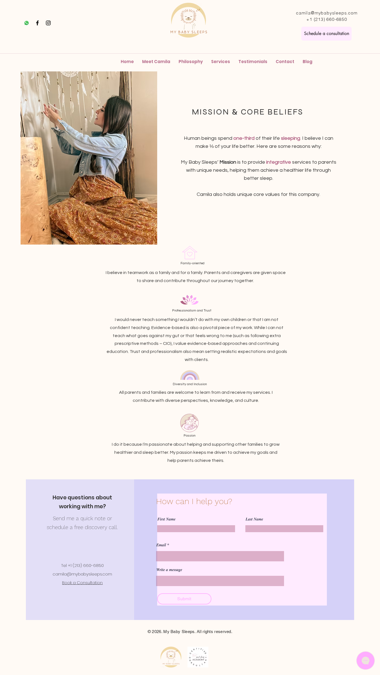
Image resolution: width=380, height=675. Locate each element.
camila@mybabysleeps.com (326, 13)
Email (161, 545)
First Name (166, 519)
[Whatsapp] (26, 23)
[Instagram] (48, 23)
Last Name (254, 519)
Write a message (169, 570)
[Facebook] (37, 23)
